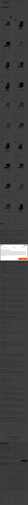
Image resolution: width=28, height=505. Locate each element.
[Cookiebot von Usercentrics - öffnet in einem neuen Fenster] (24, 245)
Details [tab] (14, 247)
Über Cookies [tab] (23, 247)
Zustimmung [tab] (4, 247)
